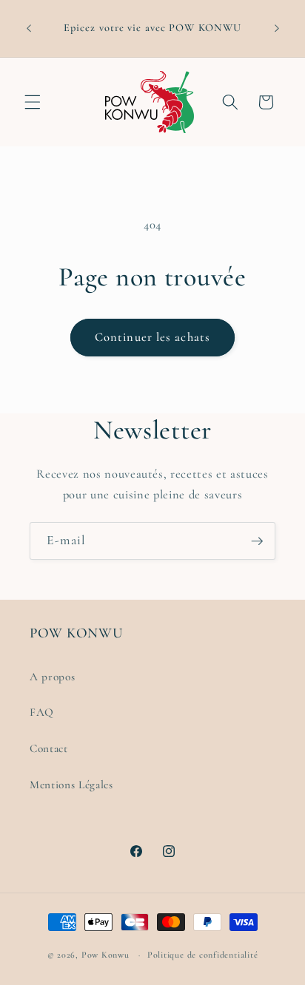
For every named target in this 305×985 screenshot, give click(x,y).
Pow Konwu (105, 955)
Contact (49, 748)
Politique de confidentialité (202, 955)
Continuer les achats (152, 337)
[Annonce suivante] (277, 29)
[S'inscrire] (257, 541)
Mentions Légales (71, 784)
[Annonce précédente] (29, 29)
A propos (52, 676)
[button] (32, 102)
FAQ (42, 712)
